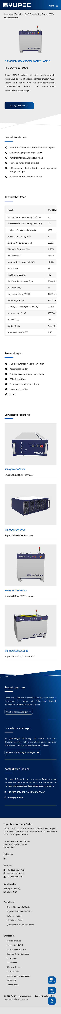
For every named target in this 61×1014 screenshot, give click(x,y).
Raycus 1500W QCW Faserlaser (19, 656)
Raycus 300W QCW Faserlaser (19, 535)
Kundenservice (25, 996)
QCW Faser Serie (32, 14)
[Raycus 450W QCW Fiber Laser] (30, 425)
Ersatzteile (9, 935)
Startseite (8, 14)
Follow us (8, 853)
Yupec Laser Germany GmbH (18, 824)
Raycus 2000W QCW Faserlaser (19, 596)
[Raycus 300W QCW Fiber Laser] (30, 485)
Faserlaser (9, 902)
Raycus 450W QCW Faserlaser (19, 474)
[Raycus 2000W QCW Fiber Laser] (30, 546)
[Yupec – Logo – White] (17, 3)
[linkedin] (5, 858)
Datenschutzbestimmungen (16, 999)
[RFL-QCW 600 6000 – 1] (30, 40)
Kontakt (8, 865)
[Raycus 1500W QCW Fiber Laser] (30, 606)
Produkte (19, 14)
